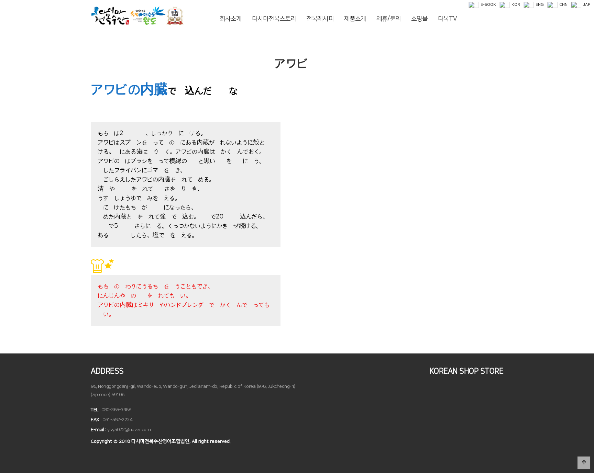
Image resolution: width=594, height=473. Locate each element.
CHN (563, 4)
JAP (586, 4)
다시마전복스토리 (274, 18)
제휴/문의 (388, 18)
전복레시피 (320, 18)
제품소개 (355, 18)
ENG (540, 4)
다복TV (447, 18)
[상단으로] (584, 463)
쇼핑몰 (419, 18)
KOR (516, 4)
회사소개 (231, 18)
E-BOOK (488, 4)
